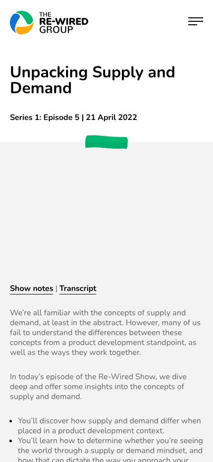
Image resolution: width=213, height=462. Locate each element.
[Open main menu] (195, 22)
